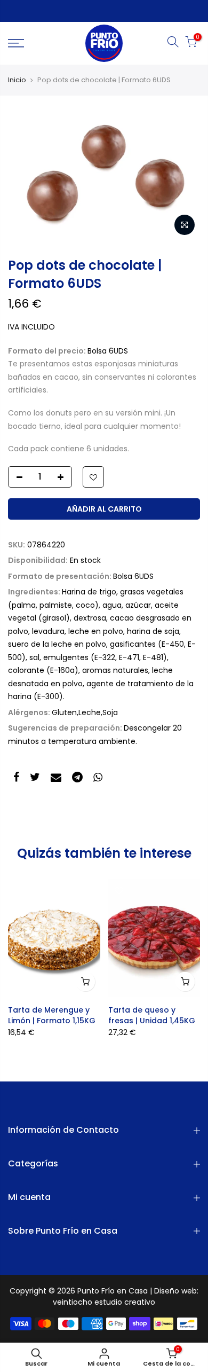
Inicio (17, 80)
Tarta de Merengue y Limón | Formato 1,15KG (51, 1015)
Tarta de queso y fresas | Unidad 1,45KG (151, 1015)
